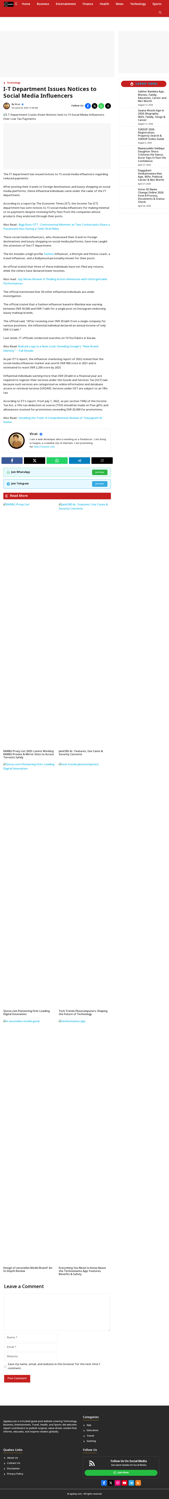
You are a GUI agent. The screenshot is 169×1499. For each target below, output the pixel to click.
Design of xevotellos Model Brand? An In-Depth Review (27, 1269)
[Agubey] (9, 4)
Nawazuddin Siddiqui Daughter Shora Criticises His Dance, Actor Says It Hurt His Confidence (152, 155)
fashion (49, 254)
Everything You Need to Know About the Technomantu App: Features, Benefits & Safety (82, 1271)
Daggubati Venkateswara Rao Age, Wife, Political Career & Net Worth (151, 175)
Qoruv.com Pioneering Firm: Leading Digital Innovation (26, 1013)
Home (26, 4)
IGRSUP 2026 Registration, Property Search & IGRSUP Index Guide (151, 134)
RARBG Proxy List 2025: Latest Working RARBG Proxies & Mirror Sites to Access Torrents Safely (28, 754)
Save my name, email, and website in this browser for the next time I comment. (54, 1366)
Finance (88, 4)
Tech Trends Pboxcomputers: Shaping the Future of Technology (83, 1013)
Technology (138, 4)
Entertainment (66, 4)
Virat (17, 104)
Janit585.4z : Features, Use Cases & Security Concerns (81, 753)
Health (104, 4)
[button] (160, 13)
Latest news (146, 83)
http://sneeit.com (44, 447)
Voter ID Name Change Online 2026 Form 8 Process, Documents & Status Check (151, 196)
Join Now (99, 472)
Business (43, 4)
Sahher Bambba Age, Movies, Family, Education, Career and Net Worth (152, 96)
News (119, 4)
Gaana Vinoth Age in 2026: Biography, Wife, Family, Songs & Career (151, 115)
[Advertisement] (57, 54)
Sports (157, 4)
